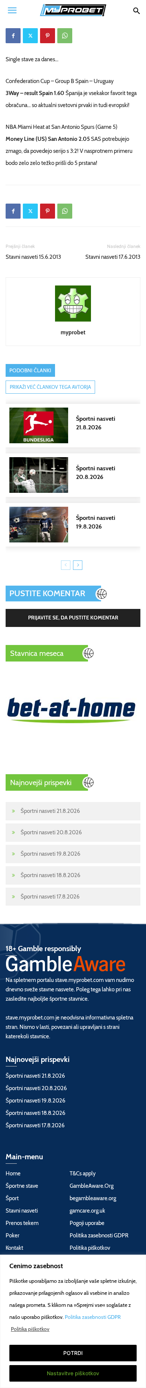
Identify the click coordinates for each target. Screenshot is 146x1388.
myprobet (73, 332)
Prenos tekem (22, 1223)
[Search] (136, 10)
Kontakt (14, 1248)
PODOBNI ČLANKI (30, 370)
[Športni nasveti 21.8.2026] (76, 425)
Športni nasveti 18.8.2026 (50, 875)
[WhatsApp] (64, 35)
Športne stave (22, 1186)
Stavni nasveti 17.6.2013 (112, 257)
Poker (12, 1235)
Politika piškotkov (30, 1329)
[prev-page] (65, 565)
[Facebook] (13, 35)
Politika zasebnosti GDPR (93, 1317)
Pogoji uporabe (87, 1223)
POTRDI (73, 1353)
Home (13, 1173)
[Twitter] (30, 35)
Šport (12, 1198)
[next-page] (77, 565)
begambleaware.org (93, 1198)
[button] (12, 10)
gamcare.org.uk (87, 1210)
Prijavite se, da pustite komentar (73, 617)
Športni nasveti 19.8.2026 (50, 853)
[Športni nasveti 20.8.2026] (76, 475)
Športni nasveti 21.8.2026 (50, 811)
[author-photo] (73, 321)
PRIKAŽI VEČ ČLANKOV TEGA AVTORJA (50, 387)
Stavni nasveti (22, 1210)
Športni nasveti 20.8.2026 (51, 832)
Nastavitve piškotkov (73, 1373)
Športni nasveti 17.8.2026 (50, 896)
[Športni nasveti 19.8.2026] (76, 524)
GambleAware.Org (91, 1186)
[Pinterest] (47, 35)
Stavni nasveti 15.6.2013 (33, 257)
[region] (73, 1321)
